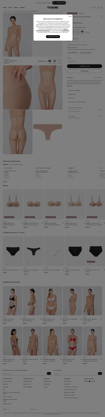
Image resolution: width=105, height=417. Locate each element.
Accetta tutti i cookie (53, 36)
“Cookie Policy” (65, 30)
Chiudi (70, 16)
